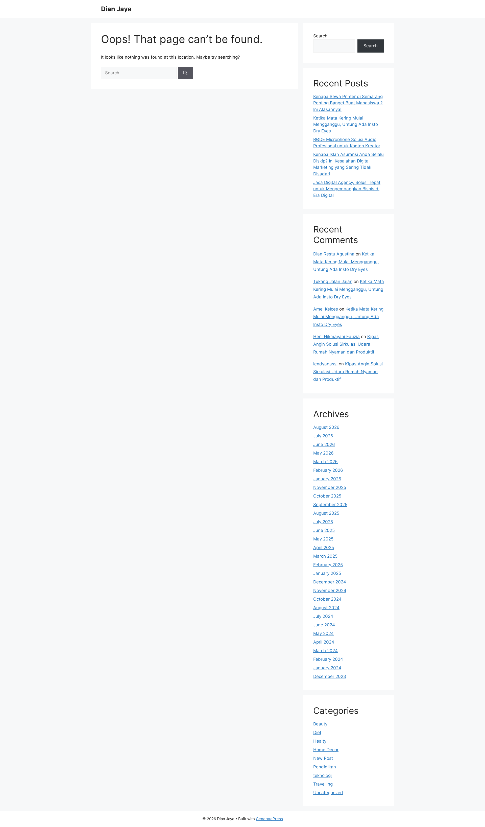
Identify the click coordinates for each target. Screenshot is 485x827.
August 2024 (326, 607)
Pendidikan (324, 766)
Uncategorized (328, 792)
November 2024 (329, 590)
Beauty (320, 723)
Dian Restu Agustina (333, 253)
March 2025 (325, 556)
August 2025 (326, 513)
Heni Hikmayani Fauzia (336, 336)
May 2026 (323, 453)
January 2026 (327, 478)
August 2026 (326, 427)
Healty (319, 741)
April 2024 (323, 642)
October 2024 (327, 599)
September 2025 (330, 504)
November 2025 (329, 487)
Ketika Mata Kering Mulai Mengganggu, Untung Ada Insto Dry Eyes (345, 124)
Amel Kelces (325, 309)
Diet (317, 732)
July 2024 (323, 616)
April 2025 (323, 547)
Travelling (323, 784)
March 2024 (325, 650)
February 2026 (328, 470)
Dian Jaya (116, 9)
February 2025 (328, 564)
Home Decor (325, 749)
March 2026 (325, 461)
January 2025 (327, 573)
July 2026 (323, 435)
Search (320, 35)
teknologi (322, 775)
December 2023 (329, 676)
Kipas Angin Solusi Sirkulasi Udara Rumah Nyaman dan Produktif (346, 344)
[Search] (185, 73)
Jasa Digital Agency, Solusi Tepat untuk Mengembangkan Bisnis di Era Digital (346, 189)
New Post (323, 758)
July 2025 (323, 521)
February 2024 (328, 659)
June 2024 (324, 624)
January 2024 (327, 667)
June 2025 (324, 530)
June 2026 (324, 444)
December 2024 (329, 581)
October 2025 (327, 496)
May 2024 (323, 633)
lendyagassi (325, 363)
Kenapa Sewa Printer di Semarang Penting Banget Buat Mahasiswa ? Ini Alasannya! (348, 103)
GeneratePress (269, 818)
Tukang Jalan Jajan (332, 281)
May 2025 (323, 538)
